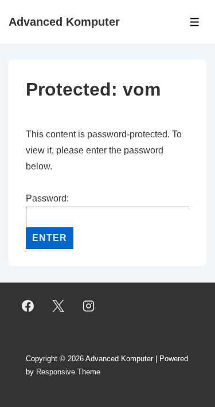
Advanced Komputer (64, 21)
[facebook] (28, 306)
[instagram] (89, 306)
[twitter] (58, 306)
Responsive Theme (68, 372)
